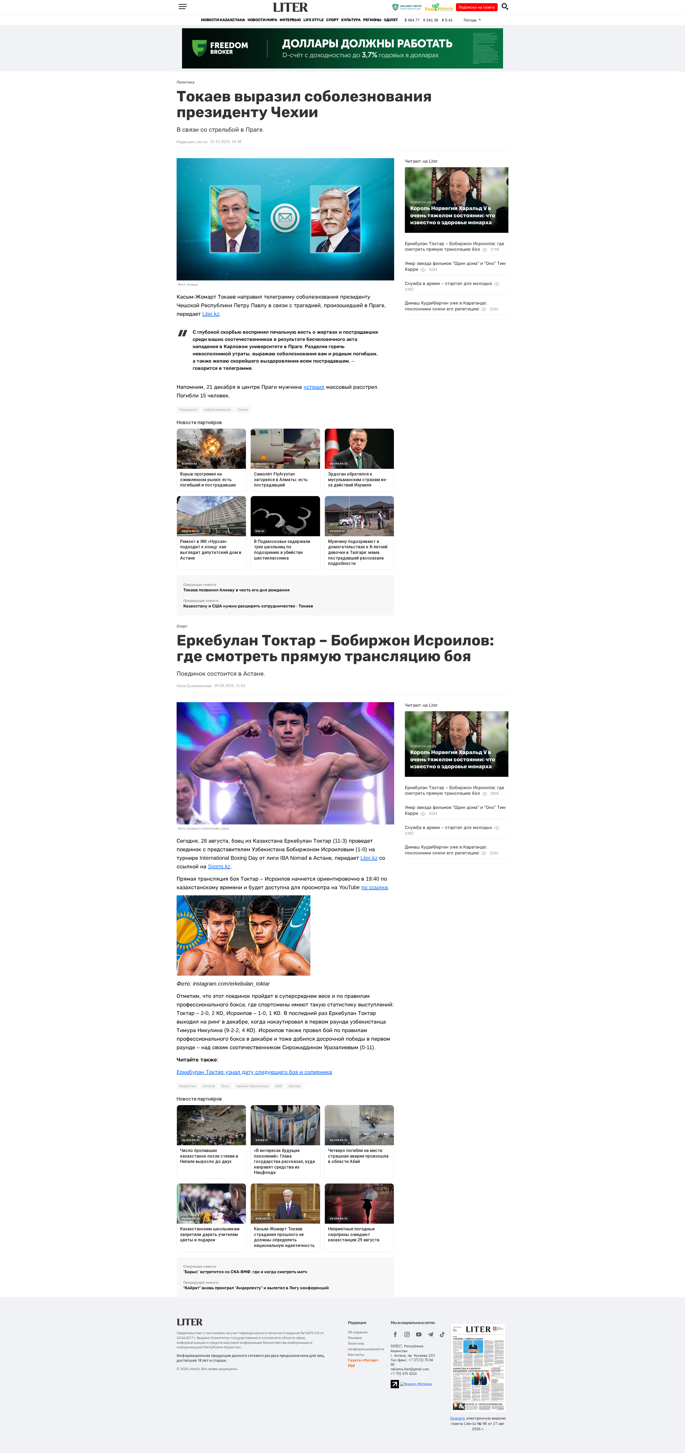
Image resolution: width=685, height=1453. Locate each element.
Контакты (356, 1355)
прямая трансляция (252, 1086)
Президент (188, 410)
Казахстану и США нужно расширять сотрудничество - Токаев (248, 606)
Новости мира (262, 20)
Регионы (372, 20)
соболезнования (217, 410)
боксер (294, 1086)
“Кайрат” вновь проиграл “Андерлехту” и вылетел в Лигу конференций (256, 1287)
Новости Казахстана (223, 20)
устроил (314, 387)
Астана (209, 1086)
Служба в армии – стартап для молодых (448, 283)
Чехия (243, 410)
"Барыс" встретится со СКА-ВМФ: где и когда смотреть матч (245, 1271)
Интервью (290, 20)
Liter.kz (210, 314)
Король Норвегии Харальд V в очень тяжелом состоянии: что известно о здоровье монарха (452, 215)
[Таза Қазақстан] (440, 7)
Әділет (391, 20)
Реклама (355, 1338)
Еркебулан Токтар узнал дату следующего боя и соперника (254, 1072)
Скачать (457, 1418)
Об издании (358, 1332)
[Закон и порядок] (408, 7)
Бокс (225, 1086)
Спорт (332, 20)
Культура (350, 20)
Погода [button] (471, 20)
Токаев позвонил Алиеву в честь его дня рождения (236, 590)
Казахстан (187, 1086)
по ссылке (374, 887)
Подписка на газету (477, 7)
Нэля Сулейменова (194, 686)
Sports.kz (219, 866)
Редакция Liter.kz (192, 142)
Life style (313, 20)
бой (279, 1086)
